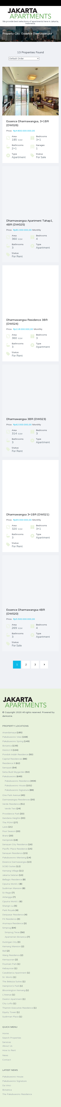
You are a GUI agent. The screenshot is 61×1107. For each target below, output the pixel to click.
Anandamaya (9, 732)
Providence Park (10, 813)
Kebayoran (8, 968)
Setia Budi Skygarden (13, 772)
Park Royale (8, 910)
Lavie (5, 827)
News (5, 1055)
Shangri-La (8, 906)
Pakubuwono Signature (17, 790)
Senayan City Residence (15, 844)
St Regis (6, 892)
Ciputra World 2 (10, 884)
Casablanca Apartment (14, 972)
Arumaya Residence (12, 923)
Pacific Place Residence (14, 848)
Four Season (8, 831)
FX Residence (9, 919)
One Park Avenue (11, 795)
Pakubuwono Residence (17, 781)
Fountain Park (9, 964)
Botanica (7, 745)
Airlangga (7, 897)
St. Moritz (7, 977)
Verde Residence (11, 804)
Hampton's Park (10, 986)
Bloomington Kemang (13, 990)
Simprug (6, 927)
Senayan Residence (12, 853)
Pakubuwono (9, 776)
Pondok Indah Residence (15, 754)
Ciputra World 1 (10, 901)
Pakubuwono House (15, 785)
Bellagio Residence (12, 879)
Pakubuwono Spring (12, 741)
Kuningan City (9, 942)
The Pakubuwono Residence (17, 1094)
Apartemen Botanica (15, 937)
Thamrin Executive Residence (17, 1008)
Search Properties (11, 1037)
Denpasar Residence (13, 914)
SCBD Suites (9, 866)
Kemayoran (8, 959)
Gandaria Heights (11, 818)
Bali (4, 951)
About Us (7, 1046)
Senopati (7, 767)
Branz (5, 835)
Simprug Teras (12, 932)
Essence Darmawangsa (14, 862)
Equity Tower (9, 1012)
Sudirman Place (10, 1016)
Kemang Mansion (11, 946)
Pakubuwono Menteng (14, 857)
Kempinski (7, 840)
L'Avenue (7, 994)
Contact (6, 1059)
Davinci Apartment (12, 999)
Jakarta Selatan (10, 875)
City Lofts (7, 1003)
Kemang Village (10, 870)
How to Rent (9, 1050)
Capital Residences (12, 759)
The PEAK (7, 822)
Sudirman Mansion (12, 888)
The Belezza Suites (12, 981)
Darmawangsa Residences (16, 799)
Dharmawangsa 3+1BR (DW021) (27, 514)
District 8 (7, 750)
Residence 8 (8, 763)
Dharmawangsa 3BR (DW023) (26, 419)
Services (6, 1042)
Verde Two (10, 808)
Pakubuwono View (12, 737)
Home (5, 1033)
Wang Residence (11, 955)
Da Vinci (6, 1085)
